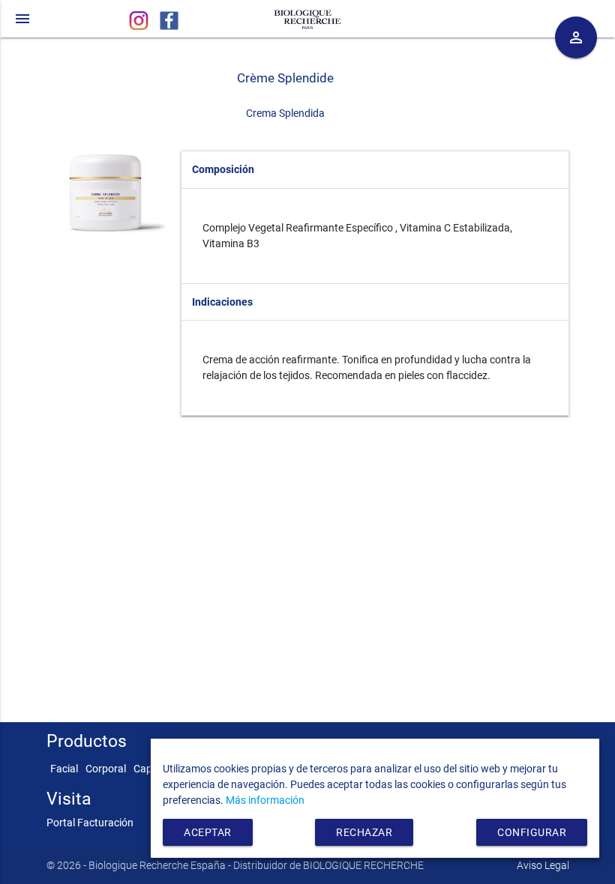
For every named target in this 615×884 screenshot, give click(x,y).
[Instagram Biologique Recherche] (140, 26)
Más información (265, 800)
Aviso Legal (543, 865)
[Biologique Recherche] (307, 17)
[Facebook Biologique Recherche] (169, 26)
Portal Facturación (90, 823)
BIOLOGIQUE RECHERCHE (363, 865)
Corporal (106, 769)
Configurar (531, 832)
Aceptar (208, 832)
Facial (64, 769)
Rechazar (364, 832)
